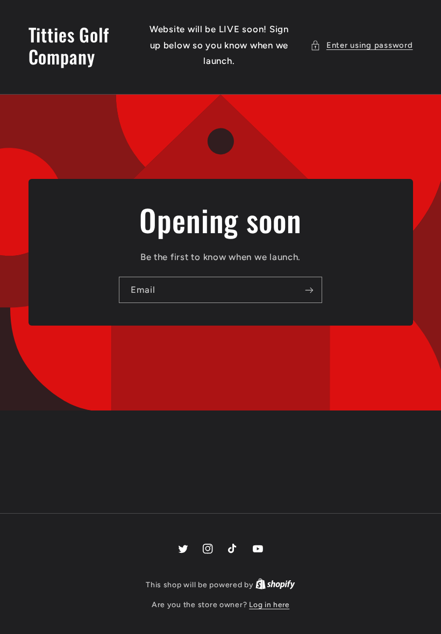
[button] (361, 46)
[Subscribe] (309, 290)
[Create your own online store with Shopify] (275, 584)
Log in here (269, 604)
